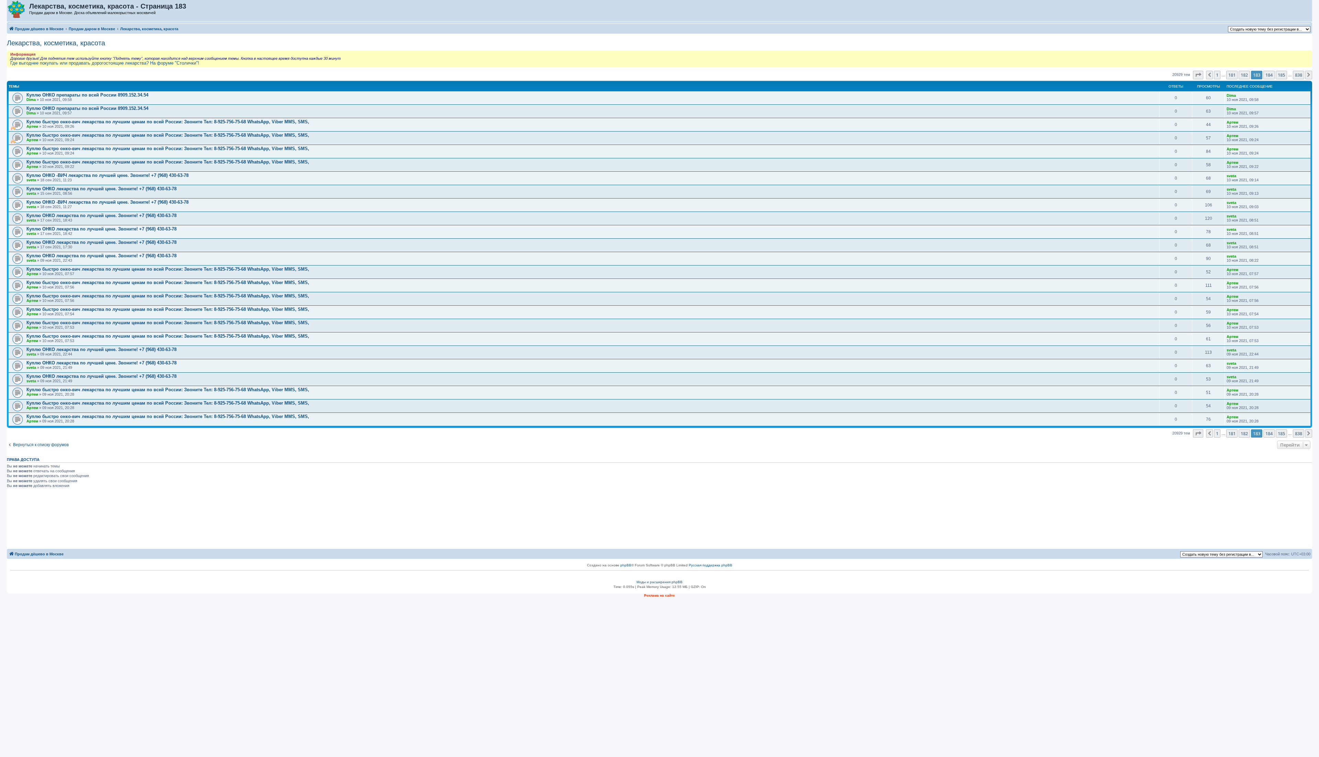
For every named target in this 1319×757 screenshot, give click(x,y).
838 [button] (1298, 75)
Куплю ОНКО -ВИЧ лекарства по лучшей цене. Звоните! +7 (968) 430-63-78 (107, 175)
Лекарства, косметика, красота (56, 43)
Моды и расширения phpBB (659, 582)
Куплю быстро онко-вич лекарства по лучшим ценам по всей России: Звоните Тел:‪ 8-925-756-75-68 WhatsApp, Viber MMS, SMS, (167, 121)
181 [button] (1232, 75)
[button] (1198, 75)
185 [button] (1281, 75)
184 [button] (1269, 75)
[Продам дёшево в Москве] (18, 10)
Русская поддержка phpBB (710, 565)
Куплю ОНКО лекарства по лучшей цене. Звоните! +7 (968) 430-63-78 (101, 188)
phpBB (625, 565)
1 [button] (1217, 75)
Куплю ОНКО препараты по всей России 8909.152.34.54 (87, 95)
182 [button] (1244, 75)
